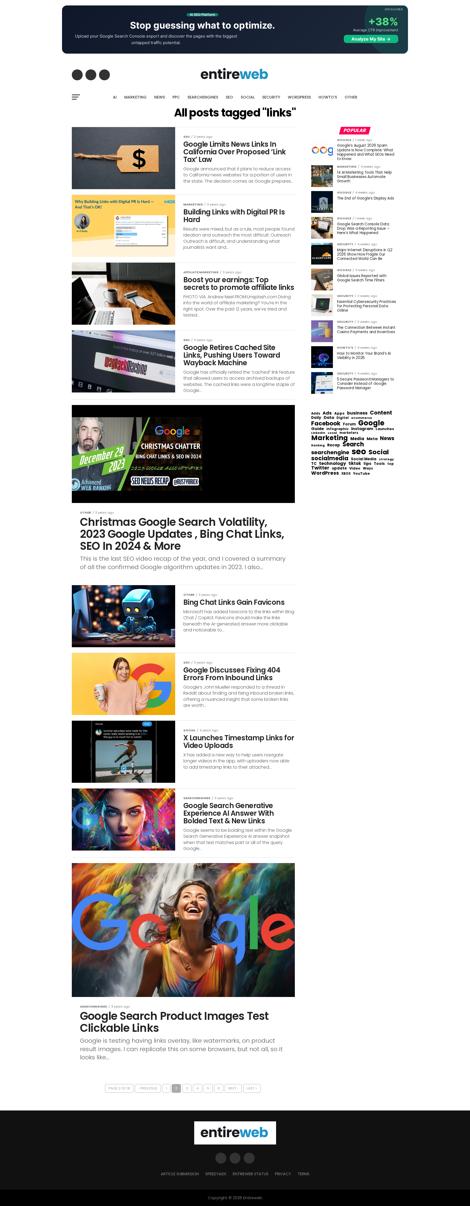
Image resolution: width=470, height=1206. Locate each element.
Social (379, 452)
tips (367, 464)
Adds (315, 413)
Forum (349, 424)
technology (332, 463)
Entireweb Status (250, 1174)
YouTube (361, 473)
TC (314, 464)
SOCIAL (248, 97)
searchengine (330, 452)
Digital (342, 418)
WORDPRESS (299, 97)
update (339, 468)
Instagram (362, 429)
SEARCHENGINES (202, 97)
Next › (233, 1088)
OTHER (351, 97)
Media (357, 439)
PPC (176, 97)
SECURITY (271, 97)
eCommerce (361, 418)
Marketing (329, 438)
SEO (229, 97)
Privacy (283, 1174)
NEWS (159, 97)
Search (353, 444)
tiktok (354, 464)
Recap (333, 445)
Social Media (363, 459)
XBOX (346, 473)
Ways (368, 468)
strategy (386, 459)
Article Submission (180, 1174)
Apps (339, 413)
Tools (379, 463)
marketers (348, 432)
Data (329, 418)
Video (354, 468)
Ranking (318, 445)
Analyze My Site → (371, 39)
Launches (385, 429)
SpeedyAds (215, 1174)
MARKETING (135, 97)
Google (371, 422)
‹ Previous (147, 1088)
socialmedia (329, 458)
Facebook (326, 423)
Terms (304, 1174)
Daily (316, 418)
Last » (252, 1088)
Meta (372, 439)
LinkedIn (318, 433)
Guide (317, 429)
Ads (327, 413)
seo (359, 451)
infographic (337, 429)
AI (115, 97)
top (390, 463)
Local (332, 432)
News (387, 438)
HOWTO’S (328, 97)
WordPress (325, 473)
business (357, 413)
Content (381, 412)
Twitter (320, 468)
